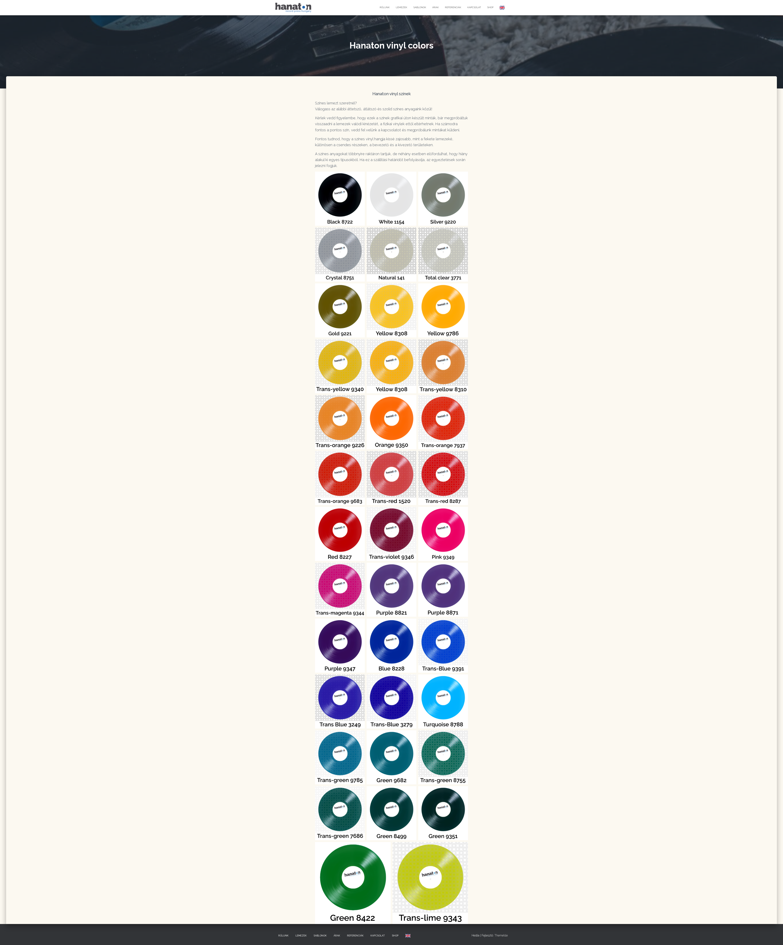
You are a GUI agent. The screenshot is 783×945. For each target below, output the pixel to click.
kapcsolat (474, 7)
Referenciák (453, 7)
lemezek (401, 7)
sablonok (419, 7)
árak (435, 7)
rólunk (385, 7)
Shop (490, 7)
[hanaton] (293, 8)
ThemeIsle (501, 935)
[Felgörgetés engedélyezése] (775, 937)
